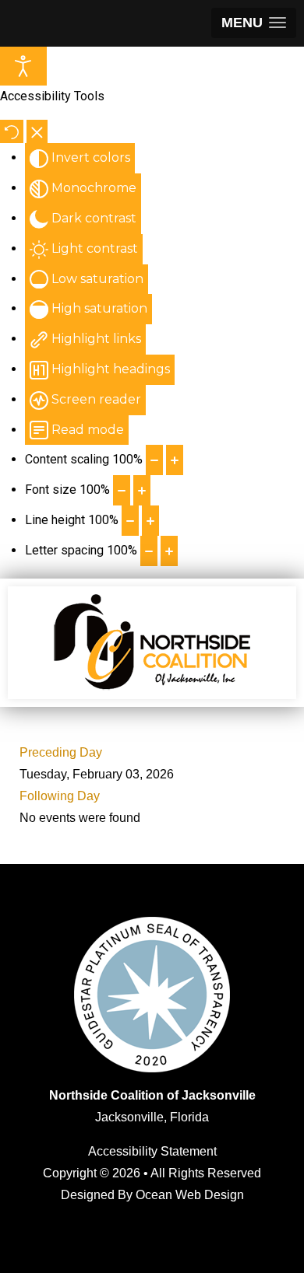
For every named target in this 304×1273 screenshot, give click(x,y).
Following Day (59, 796)
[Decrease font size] (121, 490)
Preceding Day (60, 752)
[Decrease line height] (130, 520)
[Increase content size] (174, 460)
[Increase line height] (150, 520)
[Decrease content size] (154, 460)
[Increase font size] (141, 490)
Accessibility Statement (152, 1151)
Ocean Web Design (190, 1194)
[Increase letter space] (169, 551)
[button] (253, 23)
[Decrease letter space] (148, 551)
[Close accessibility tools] (37, 131)
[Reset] (11, 131)
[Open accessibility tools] (23, 66)
